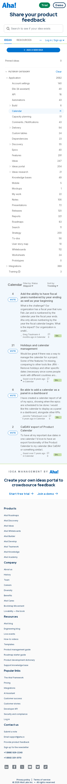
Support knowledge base (16, 665)
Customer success (13, 698)
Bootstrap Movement (14, 606)
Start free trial (21, 494)
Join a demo (47, 494)
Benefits (8, 595)
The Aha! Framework (14, 677)
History (7, 574)
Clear (59, 71)
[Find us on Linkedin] (6, 767)
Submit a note (10, 731)
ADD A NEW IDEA (34, 50)
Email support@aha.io (14, 737)
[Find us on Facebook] (14, 767)
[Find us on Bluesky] (37, 767)
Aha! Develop (10, 541)
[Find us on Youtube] (30, 767)
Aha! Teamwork (11, 546)
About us (8, 569)
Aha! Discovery (11, 520)
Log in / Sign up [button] (54, 40)
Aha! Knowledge (12, 552)
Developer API (11, 709)
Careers (8, 585)
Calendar (41, 337)
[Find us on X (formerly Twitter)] (22, 767)
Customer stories (12, 703)
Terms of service (42, 779)
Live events (9, 634)
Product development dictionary (19, 660)
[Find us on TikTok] (45, 767)
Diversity (8, 590)
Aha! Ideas (9, 526)
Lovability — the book (14, 611)
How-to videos (11, 639)
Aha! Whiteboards (12, 531)
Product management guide (17, 649)
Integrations (9, 688)
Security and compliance (15, 714)
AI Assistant (9, 693)
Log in (7, 719)
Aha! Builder (9, 536)
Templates (9, 644)
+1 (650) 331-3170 (12, 757)
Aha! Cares (9, 600)
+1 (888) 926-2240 (13, 752)
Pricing (7, 683)
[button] (40, 40)
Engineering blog (12, 628)
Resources (24, 40)
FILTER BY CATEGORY (19, 71)
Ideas (8, 40)
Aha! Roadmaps (11, 515)
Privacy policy (23, 779)
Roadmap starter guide (15, 655)
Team (6, 580)
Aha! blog (8, 623)
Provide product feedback (16, 742)
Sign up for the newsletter (16, 747)
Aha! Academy (11, 557)
